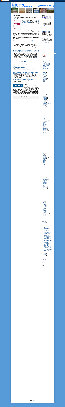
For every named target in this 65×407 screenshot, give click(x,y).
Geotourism (44, 131)
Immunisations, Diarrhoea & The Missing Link (47, 237)
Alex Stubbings (45, 78)
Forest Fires (44, 127)
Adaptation (44, 72)
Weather (44, 214)
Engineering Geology (46, 120)
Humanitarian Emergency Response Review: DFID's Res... (48, 240)
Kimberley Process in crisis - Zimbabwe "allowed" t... (47, 246)
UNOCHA (44, 206)
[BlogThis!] (24, 96)
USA (43, 207)
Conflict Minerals (45, 100)
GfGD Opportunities (45, 133)
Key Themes (44, 156)
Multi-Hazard (44, 164)
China (44, 92)
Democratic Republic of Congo (47, 103)
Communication (45, 98)
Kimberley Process (45, 157)
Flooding (44, 125)
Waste (44, 212)
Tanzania (44, 190)
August (45, 253)
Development (45, 104)
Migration (44, 161)
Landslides (44, 158)
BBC (43, 80)
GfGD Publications (45, 134)
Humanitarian (45, 142)
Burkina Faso (45, 83)
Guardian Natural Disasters (46, 63)
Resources (44, 183)
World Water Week (45, 216)
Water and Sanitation (46, 213)
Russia (44, 184)
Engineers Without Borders (46, 121)
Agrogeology (44, 76)
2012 (44, 259)
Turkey (44, 201)
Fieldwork (44, 124)
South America (45, 187)
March (45, 223)
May (44, 226)
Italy (43, 152)
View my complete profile (45, 42)
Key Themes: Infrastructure (47, 238)
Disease (44, 109)
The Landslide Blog (45, 68)
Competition (44, 99)
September (45, 254)
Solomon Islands (45, 186)
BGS (43, 81)
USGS (44, 208)
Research (44, 182)
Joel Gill (49, 31)
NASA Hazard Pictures (46, 65)
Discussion (44, 108)
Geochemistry (45, 128)
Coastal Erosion (45, 96)
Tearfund (44, 191)
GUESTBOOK (45, 47)
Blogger (34, 400)
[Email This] (23, 96)
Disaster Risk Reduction (46, 107)
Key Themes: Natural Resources (46, 229)
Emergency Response (46, 118)
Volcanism (44, 210)
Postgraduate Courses (46, 179)
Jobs (43, 154)
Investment (44, 150)
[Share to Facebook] (26, 96)
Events (44, 123)
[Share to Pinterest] (27, 96)
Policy (44, 178)
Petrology (44, 175)
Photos (44, 176)
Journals (44, 155)
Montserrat (44, 163)
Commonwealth (45, 97)
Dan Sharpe (44, 102)
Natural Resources (45, 166)
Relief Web (44, 66)
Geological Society (45, 130)
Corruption (44, 101)
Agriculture (44, 75)
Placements (44, 177)
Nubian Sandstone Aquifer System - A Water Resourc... (48, 230)
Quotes (44, 181)
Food (43, 126)
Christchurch (44, 93)
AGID (43, 61)
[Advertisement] (46, 282)
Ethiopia (44, 122)
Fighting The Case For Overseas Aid (47, 234)
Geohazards (44, 129)
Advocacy (44, 73)
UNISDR (44, 204)
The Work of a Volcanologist (47, 235)
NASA (44, 165)
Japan (44, 153)
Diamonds (44, 106)
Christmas (44, 94)
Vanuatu (44, 209)
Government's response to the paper (30, 29)
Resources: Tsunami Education (48, 249)
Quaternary (44, 180)
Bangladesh (44, 79)
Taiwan (44, 189)
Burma (44, 84)
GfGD (43, 132)
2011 (44, 221)
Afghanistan (44, 74)
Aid (43, 77)
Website (44, 215)
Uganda (44, 202)
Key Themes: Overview (47, 242)
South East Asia (45, 188)
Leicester (44, 159)
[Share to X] (25, 96)
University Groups (45, 205)
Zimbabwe (44, 217)
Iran (43, 151)
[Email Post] (21, 96)
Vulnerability (44, 211)
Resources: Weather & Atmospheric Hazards (47, 244)
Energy (44, 119)
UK (43, 203)
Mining (44, 162)
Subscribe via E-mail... (47, 250)
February (45, 222)
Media (44, 160)
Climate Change (45, 95)
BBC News (44, 62)
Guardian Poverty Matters (46, 64)
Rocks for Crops (45, 67)
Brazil (43, 82)
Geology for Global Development (47, 60)
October (45, 255)
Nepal (44, 167)
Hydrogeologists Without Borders (47, 143)
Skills (43, 185)
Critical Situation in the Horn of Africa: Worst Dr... (48, 248)
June (44, 227)
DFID (43, 105)
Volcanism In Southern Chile (47, 232)
